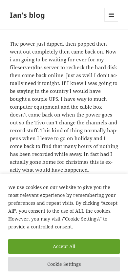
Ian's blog (27, 15)
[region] (64, 225)
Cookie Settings (64, 264)
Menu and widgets (111, 21)
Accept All (64, 246)
